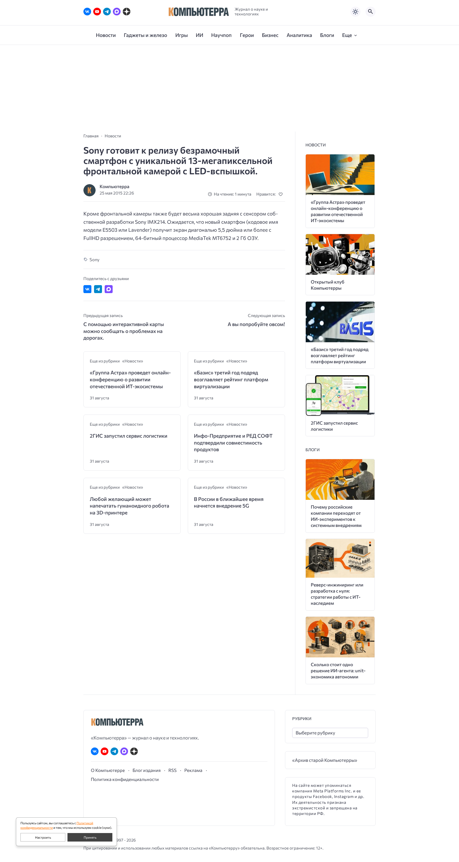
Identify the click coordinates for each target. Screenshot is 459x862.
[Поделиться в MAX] (109, 289)
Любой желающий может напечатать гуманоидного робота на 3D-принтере (129, 505)
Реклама (193, 770)
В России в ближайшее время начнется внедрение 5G (229, 502)
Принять (90, 837)
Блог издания (147, 770)
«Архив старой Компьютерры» (324, 760)
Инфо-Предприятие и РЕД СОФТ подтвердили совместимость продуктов (233, 442)
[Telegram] (107, 11)
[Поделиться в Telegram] (98, 289)
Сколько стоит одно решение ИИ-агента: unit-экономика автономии (338, 670)
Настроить (43, 837)
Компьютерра (114, 186)
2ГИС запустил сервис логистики (128, 436)
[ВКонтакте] (87, 11)
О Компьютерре (108, 770)
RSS (172, 770)
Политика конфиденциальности (125, 779)
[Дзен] (126, 11)
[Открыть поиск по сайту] (371, 12)
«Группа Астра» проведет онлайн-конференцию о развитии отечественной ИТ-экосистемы (130, 379)
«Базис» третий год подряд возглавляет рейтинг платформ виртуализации (231, 379)
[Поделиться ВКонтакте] (87, 289)
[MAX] (117, 11)
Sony (94, 259)
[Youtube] (97, 11)
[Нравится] (281, 194)
